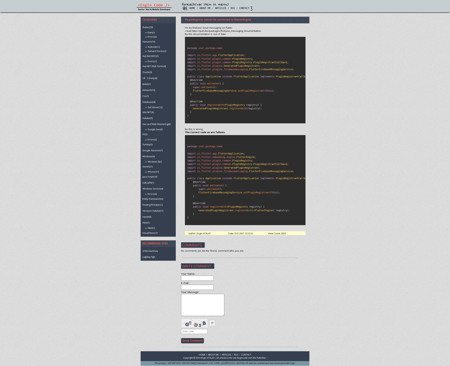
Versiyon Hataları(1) (152, 210)
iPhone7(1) (153, 171)
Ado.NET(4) (148, 112)
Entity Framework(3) (152, 198)
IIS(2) (144, 134)
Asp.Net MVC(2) (150, 56)
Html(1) (146, 222)
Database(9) (148, 102)
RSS (233, 8)
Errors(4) (152, 193)
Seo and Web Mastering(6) (156, 124)
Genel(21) (147, 166)
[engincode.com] (153, 10)
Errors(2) (152, 139)
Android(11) (154, 46)
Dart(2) (151, 32)
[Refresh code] (212, 323)
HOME (192, 8)
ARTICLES (220, 8)
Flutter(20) (147, 27)
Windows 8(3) (155, 161)
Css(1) (145, 96)
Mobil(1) (146, 84)
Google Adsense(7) (152, 150)
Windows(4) (148, 156)
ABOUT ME (205, 8)
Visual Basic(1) (150, 232)
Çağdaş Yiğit (148, 256)
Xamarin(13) (148, 41)
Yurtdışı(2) (147, 144)
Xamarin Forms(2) (157, 51)
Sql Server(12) (155, 107)
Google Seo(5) (155, 129)
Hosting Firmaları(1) (152, 204)
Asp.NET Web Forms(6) (154, 66)
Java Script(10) (149, 176)
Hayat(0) (146, 216)
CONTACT (244, 8)
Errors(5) (152, 36)
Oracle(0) (147, 72)
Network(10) (148, 90)
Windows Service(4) (152, 188)
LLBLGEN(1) (148, 182)
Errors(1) (152, 61)
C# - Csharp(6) (149, 78)
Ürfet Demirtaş (150, 250)
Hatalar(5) (147, 118)
